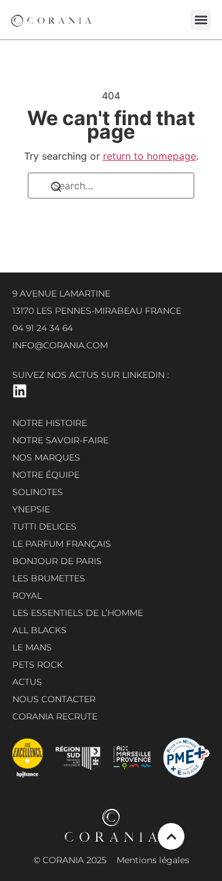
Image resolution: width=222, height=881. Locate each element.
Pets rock (37, 664)
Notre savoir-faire (60, 440)
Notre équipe (46, 474)
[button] (201, 20)
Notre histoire (49, 422)
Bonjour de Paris (57, 561)
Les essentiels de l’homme (77, 612)
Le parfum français (61, 543)
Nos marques (46, 457)
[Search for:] (111, 186)
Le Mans (32, 647)
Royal (27, 595)
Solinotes (37, 492)
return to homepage (149, 156)
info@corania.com (60, 345)
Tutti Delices (44, 526)
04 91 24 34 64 (42, 328)
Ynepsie (31, 509)
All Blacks (39, 630)
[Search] (56, 189)
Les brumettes (48, 578)
